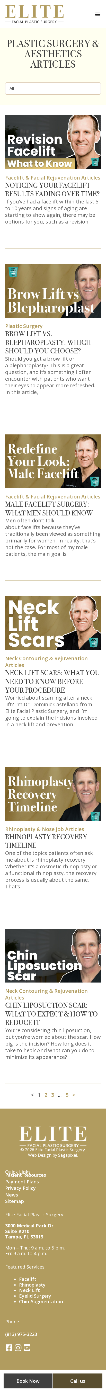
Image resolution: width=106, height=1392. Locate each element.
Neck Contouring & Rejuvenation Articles (46, 661)
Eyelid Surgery (35, 1296)
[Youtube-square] (27, 1348)
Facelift (27, 1279)
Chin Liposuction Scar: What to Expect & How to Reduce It (51, 1014)
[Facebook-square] (9, 1348)
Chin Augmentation (41, 1301)
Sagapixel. (68, 1155)
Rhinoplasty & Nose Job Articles (44, 829)
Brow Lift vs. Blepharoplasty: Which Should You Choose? (48, 342)
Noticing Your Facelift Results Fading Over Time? (52, 189)
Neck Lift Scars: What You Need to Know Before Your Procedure (52, 681)
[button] (98, 14)
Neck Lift (29, 1290)
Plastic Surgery (24, 326)
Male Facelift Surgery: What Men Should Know (49, 508)
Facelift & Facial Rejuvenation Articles (52, 177)
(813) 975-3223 (21, 1334)
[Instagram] (18, 1348)
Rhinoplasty (32, 1285)
